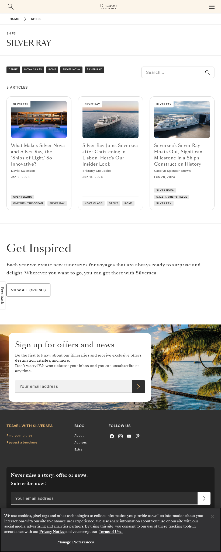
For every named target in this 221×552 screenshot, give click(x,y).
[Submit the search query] (207, 72)
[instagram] (120, 436)
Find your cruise (19, 435)
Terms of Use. (111, 531)
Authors (80, 442)
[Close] (212, 516)
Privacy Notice (52, 531)
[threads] (137, 436)
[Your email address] (138, 386)
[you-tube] (129, 436)
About (79, 435)
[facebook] (112, 436)
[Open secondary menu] (211, 6)
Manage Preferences (75, 542)
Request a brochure (21, 442)
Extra (78, 449)
